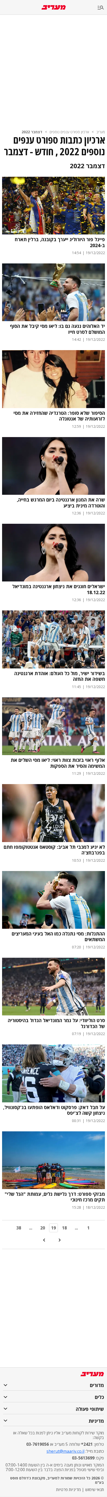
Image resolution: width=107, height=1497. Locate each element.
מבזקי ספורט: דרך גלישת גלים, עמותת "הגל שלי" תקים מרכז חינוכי (55, 1197)
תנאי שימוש (94, 1489)
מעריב (100, 131)
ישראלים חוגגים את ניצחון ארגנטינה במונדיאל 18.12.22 (58, 589)
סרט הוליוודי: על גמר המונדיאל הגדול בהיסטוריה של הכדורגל (56, 1023)
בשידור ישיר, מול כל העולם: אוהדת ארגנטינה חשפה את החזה (59, 676)
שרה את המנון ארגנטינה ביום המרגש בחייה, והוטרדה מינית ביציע (61, 502)
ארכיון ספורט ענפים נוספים (69, 131)
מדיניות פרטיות (68, 1489)
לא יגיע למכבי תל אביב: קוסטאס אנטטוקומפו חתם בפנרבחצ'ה (54, 850)
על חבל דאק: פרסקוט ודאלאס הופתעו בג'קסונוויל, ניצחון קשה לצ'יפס (54, 1110)
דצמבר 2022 (32, 131)
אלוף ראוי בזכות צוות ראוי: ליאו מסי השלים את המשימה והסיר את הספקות (58, 763)
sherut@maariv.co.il (65, 1451)
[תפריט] (102, 7)
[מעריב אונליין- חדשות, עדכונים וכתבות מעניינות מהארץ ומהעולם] (53, 7)
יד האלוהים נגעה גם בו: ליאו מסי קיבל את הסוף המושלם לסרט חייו (57, 329)
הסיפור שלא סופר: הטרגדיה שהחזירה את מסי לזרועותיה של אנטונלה (59, 416)
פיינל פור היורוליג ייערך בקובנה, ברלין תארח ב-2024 (60, 242)
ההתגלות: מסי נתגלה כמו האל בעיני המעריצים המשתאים (58, 936)
